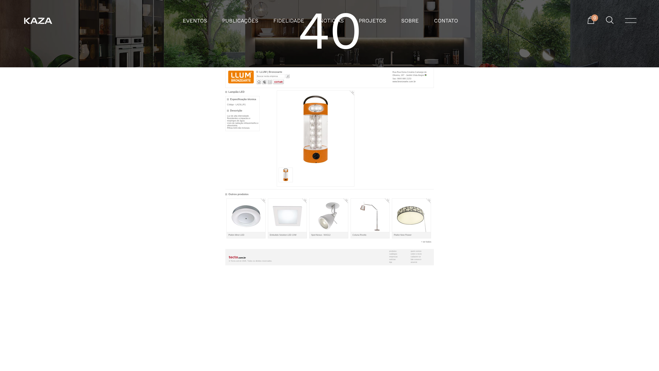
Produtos (393, 251)
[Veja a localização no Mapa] (425, 75)
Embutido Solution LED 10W (283, 235)
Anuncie (414, 262)
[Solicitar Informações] (269, 83)
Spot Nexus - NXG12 (321, 235)
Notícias (392, 259)
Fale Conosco (416, 259)
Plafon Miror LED (236, 235)
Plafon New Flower (403, 235)
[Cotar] (278, 83)
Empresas (393, 257)
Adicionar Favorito (352, 93)
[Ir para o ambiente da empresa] (258, 83)
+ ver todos (426, 242)
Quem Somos (416, 251)
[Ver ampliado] (315, 165)
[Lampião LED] (286, 181)
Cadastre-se (416, 257)
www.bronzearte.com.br (404, 81)
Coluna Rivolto (359, 235)
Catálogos (393, 254)
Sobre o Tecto (416, 254)
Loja (390, 262)
